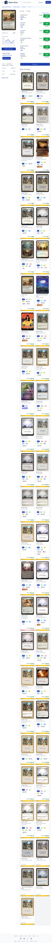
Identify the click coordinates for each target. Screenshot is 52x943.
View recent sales (9, 49)
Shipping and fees (45, 13)
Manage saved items (7, 55)
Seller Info (16, 936)
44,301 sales (22, 55)
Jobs (35, 941)
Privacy (23, 941)
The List (24, 6)
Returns (19, 941)
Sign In (48, 2)
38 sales (21, 47)
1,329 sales (22, 39)
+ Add (46, 16)
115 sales (22, 16)
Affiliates (31, 941)
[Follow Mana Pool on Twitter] (28, 938)
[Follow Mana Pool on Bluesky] (24, 938)
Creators (34, 936)
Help (15, 941)
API (37, 936)
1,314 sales (22, 24)
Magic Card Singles (6, 6)
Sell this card (5, 77)
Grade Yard (21, 936)
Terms (27, 941)
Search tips (41, 2)
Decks (26, 936)
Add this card (7, 58)
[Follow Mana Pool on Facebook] (31, 938)
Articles (29, 936)
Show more (35, 64)
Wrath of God (17, 6)
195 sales (22, 31)
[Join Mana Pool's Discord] (21, 938)
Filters (29, 11)
